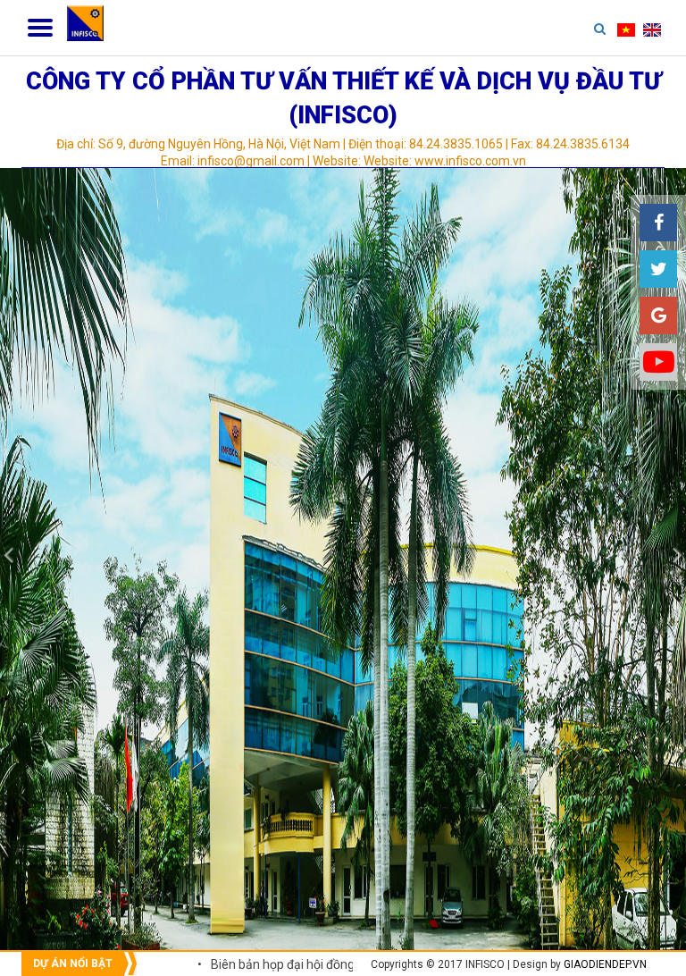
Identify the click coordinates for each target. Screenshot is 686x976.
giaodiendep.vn (605, 964)
